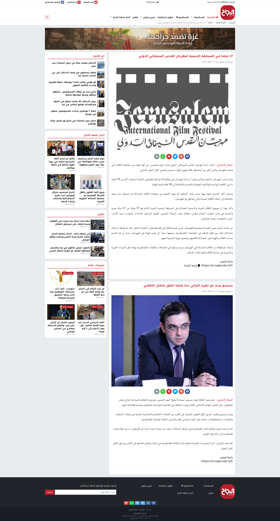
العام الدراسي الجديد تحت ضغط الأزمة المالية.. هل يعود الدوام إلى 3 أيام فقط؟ (91, 327)
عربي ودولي (148, 17)
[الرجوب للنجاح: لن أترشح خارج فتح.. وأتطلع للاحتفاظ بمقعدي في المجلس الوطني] (61, 312)
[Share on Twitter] (175, 156)
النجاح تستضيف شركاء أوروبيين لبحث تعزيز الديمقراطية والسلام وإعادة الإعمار (63, 197)
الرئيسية (232, 22)
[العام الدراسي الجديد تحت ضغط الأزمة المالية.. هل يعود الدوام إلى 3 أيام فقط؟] (90, 312)
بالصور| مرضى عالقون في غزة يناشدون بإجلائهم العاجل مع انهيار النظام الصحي (69, 249)
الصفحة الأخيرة (221, 22)
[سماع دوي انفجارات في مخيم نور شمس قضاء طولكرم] (100, 123)
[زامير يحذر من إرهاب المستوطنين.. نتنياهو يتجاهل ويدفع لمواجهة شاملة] (100, 94)
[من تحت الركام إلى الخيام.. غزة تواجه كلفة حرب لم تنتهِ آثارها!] (90, 278)
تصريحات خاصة (96, 265)
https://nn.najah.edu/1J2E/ (217, 461)
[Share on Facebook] (187, 156)
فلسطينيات (199, 17)
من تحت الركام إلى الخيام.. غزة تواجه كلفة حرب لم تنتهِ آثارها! (91, 291)
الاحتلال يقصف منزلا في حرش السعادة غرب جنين (74, 64)
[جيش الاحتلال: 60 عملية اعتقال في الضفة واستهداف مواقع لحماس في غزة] (100, 103)
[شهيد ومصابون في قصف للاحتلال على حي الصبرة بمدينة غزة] (100, 75)
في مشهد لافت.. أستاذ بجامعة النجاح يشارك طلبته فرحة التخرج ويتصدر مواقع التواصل (70, 236)
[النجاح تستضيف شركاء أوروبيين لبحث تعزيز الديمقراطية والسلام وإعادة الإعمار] (61, 182)
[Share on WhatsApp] (163, 156)
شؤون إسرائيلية (165, 17)
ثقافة (210, 22)
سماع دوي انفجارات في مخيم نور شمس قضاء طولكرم (73, 122)
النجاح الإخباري (227, 12)
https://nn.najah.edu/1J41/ (217, 265)
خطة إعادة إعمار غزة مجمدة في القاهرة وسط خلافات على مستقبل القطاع (70, 223)
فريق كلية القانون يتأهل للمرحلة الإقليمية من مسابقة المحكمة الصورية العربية (91, 197)
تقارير (135, 17)
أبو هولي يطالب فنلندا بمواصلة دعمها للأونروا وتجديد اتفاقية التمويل (72, 84)
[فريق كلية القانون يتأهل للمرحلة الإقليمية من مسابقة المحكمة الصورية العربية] (90, 182)
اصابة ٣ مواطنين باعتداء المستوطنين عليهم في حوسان (73, 113)
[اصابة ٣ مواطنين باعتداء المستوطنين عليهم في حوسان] (100, 113)
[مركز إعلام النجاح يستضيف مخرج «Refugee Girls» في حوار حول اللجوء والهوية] (90, 148)
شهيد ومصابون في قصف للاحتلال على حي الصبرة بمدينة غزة (74, 74)
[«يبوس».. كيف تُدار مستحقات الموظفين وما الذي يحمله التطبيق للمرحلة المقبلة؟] (61, 278)
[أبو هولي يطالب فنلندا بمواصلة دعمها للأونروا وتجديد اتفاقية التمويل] (100, 84)
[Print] (156, 156)
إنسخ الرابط (191, 265)
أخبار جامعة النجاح (121, 17)
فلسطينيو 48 (182, 17)
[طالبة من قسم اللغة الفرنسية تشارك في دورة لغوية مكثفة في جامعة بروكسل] (61, 148)
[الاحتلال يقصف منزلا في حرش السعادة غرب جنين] (100, 65)
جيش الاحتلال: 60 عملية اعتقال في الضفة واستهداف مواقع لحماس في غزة (75, 103)
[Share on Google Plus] (181, 156)
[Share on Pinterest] (169, 156)
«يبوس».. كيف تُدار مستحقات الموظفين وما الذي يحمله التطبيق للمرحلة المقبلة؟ (62, 293)
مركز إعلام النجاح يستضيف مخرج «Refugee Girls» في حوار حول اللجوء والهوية (91, 161)
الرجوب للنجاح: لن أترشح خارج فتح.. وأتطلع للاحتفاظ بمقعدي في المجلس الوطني (61, 327)
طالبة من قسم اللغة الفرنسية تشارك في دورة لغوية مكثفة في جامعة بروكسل (62, 163)
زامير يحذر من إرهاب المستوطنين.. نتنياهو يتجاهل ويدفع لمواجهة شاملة (74, 93)
